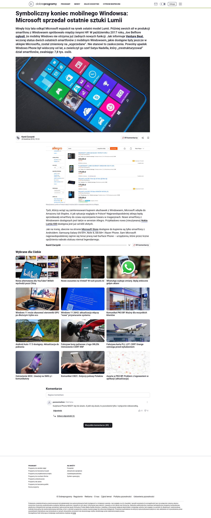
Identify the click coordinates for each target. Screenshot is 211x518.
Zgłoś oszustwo (91, 4)
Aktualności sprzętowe (74, 471)
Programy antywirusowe (36, 479)
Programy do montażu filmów (38, 476)
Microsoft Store (90, 229)
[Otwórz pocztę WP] (156, 4)
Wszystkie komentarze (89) (97, 425)
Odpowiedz (57, 411)
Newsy (77, 4)
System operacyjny (73, 476)
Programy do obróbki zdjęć (37, 468)
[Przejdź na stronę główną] (31, 6)
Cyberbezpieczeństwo (74, 473)
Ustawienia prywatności (143, 496)
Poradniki (70, 468)
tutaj (74, 513)
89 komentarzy (131, 138)
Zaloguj (172, 4)
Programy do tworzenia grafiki (38, 484)
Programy (65, 4)
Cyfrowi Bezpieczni (111, 4)
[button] (163, 4)
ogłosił (20, 36)
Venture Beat (134, 36)
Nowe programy (33, 487)
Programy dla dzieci (35, 482)
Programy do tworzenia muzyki (38, 471)
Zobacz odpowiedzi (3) (66, 416)
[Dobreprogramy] (48, 4)
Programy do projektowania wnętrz (40, 473)
